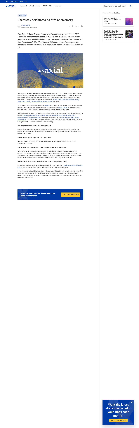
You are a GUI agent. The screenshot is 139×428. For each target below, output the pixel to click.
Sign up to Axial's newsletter (118, 420)
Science (50, 102)
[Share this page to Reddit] (81, 26)
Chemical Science (36, 102)
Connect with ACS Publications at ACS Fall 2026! (112, 19)
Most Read (23, 6)
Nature (45, 102)
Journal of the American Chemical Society (65, 100)
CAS (26, 1)
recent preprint (63, 107)
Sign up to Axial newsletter (71, 194)
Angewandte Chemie (23, 102)
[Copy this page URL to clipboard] (69, 26)
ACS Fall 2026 (47, 6)
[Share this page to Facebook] (78, 26)
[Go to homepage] (10, 6)
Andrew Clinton (25, 25)
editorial (47, 105)
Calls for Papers (35, 6)
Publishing (23, 15)
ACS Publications (14, 1)
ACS (7, 1)
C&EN (21, 1)
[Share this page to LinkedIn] (75, 26)
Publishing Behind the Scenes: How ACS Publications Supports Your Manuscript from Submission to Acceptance (113, 34)
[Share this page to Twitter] (72, 26)
